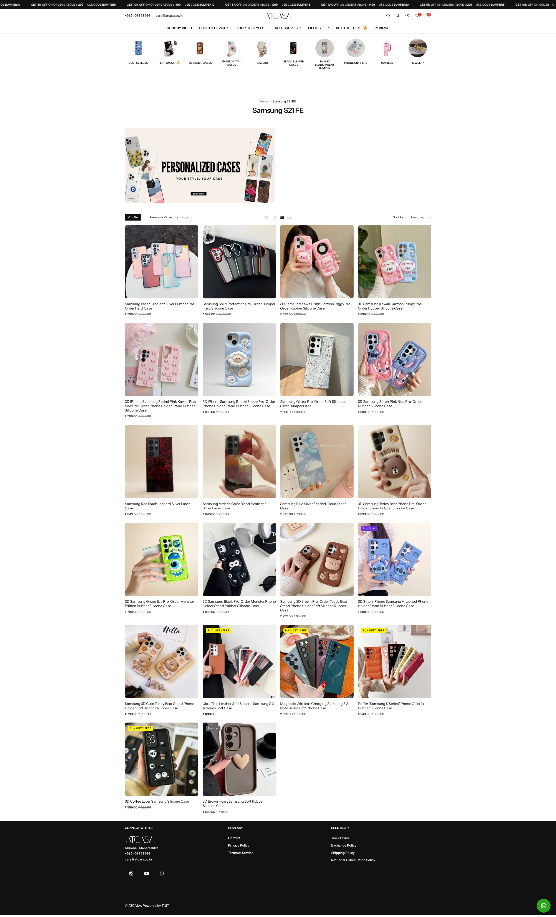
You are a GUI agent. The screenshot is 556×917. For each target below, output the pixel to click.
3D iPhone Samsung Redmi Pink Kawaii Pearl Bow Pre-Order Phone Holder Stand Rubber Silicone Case (161, 405)
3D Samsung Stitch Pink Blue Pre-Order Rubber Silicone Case (390, 403)
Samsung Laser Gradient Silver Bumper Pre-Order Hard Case (160, 306)
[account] (397, 15)
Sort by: (399, 217)
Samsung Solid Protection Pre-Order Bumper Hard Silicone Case (239, 306)
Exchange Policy (343, 845)
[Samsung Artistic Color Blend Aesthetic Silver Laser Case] (239, 461)
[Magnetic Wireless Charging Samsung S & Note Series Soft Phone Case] (317, 661)
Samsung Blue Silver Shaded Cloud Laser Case (313, 506)
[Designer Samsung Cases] (200, 48)
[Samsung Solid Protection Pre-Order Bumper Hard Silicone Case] (239, 261)
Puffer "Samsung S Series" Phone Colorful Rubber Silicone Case (391, 705)
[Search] (388, 15)
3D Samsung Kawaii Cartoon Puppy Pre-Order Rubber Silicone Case (390, 306)
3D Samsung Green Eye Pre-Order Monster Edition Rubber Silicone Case (159, 603)
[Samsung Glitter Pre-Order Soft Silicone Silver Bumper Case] (317, 359)
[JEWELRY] (418, 48)
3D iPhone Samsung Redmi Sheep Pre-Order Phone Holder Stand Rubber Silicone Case (239, 403)
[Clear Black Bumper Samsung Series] (324, 48)
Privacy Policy (238, 845)
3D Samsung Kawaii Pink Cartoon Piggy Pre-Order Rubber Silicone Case (316, 306)
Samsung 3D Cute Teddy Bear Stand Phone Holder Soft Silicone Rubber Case (159, 705)
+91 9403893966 (137, 854)
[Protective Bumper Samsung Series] (293, 48)
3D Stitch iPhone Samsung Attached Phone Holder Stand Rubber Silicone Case (393, 603)
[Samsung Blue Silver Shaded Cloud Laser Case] (317, 461)
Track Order (340, 838)
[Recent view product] (407, 15)
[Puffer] (394, 661)
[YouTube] (146, 873)
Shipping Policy (343, 853)
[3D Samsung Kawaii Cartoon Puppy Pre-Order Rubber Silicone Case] (394, 261)
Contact (234, 838)
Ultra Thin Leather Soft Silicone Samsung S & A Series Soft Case (239, 705)
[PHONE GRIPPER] (355, 48)
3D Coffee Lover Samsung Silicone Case (157, 801)
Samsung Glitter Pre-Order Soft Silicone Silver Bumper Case (312, 403)
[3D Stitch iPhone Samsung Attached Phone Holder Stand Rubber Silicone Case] (394, 559)
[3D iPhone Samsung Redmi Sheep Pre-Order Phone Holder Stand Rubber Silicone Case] (239, 359)
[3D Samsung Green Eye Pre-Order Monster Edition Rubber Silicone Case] (161, 559)
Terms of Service (240, 853)
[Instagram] (131, 873)
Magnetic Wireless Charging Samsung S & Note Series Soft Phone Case (314, 705)
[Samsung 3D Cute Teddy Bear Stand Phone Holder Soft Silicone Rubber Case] (161, 661)
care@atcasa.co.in (138, 859)
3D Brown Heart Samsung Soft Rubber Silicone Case (233, 803)
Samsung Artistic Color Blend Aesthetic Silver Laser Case (234, 506)
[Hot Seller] (138, 48)
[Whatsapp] (161, 873)
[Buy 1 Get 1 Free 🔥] (169, 48)
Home (264, 101)
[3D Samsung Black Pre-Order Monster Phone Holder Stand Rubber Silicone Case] (239, 559)
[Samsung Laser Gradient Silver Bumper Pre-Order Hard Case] (161, 261)
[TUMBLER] (386, 48)
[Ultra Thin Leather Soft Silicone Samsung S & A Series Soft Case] (239, 661)
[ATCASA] (278, 16)
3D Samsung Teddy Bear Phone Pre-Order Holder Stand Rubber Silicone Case (392, 506)
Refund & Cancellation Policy (353, 860)
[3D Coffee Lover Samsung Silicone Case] (161, 759)
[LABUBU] (262, 48)
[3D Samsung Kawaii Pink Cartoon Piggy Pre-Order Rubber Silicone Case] (317, 261)
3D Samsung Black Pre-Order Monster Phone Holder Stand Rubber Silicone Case (239, 603)
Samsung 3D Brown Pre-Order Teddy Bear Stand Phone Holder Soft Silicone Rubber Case (314, 605)
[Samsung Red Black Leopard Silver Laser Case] (161, 461)
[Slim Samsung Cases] (231, 48)
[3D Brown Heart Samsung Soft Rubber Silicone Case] (239, 759)
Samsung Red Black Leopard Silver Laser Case (157, 506)
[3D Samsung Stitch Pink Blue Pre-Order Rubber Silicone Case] (394, 359)
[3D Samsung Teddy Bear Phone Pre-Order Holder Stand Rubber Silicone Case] (394, 461)
